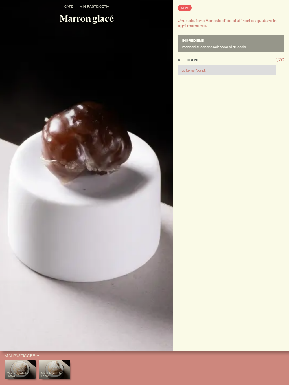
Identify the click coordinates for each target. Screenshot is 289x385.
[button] (227, 66)
